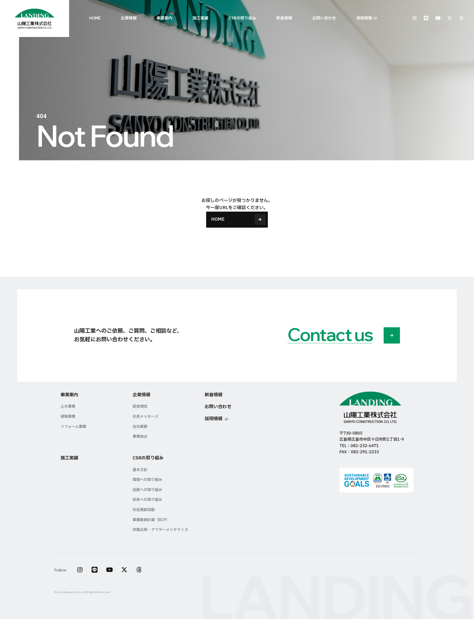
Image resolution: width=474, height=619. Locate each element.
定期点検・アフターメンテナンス (160, 530)
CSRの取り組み (148, 458)
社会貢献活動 (144, 510)
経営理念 (140, 406)
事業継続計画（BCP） (151, 520)
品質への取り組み (147, 490)
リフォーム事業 (73, 427)
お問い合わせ (324, 18)
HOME (94, 18)
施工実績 (200, 18)
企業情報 (141, 395)
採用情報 (364, 18)
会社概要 (140, 427)
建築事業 (67, 416)
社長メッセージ (145, 416)
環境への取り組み (147, 480)
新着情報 (284, 18)
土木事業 (67, 406)
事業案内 (69, 395)
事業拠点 (140, 436)
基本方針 (140, 470)
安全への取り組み (147, 500)
